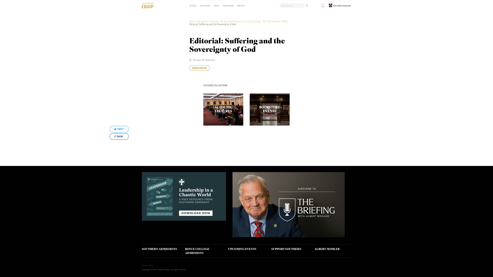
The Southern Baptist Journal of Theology (240, 21)
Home (192, 21)
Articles (193, 5)
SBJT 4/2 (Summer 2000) (275, 21)
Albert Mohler (327, 249)
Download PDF (199, 68)
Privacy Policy (147, 265)
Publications (228, 5)
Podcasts (241, 5)
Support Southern (286, 249)
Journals (214, 21)
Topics (216, 5)
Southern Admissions (159, 249)
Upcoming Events (242, 249)
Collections (205, 5)
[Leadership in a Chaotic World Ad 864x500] (184, 219)
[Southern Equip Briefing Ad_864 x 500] (289, 236)
